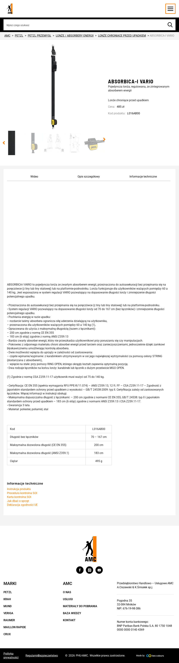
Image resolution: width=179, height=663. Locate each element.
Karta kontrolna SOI (19, 497)
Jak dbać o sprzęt (18, 501)
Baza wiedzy (72, 613)
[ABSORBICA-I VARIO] (54, 87)
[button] (3, 142)
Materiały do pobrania (80, 606)
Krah (7, 599)
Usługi (68, 599)
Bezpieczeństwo (48, 655)
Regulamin (32, 655)
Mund (7, 606)
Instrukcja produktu (19, 489)
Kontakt (69, 620)
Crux (7, 634)
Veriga (8, 613)
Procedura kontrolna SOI (22, 493)
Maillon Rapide (14, 627)
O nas (67, 592)
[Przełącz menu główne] (170, 9)
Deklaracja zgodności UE (22, 504)
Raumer (9, 620)
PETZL (7, 592)
